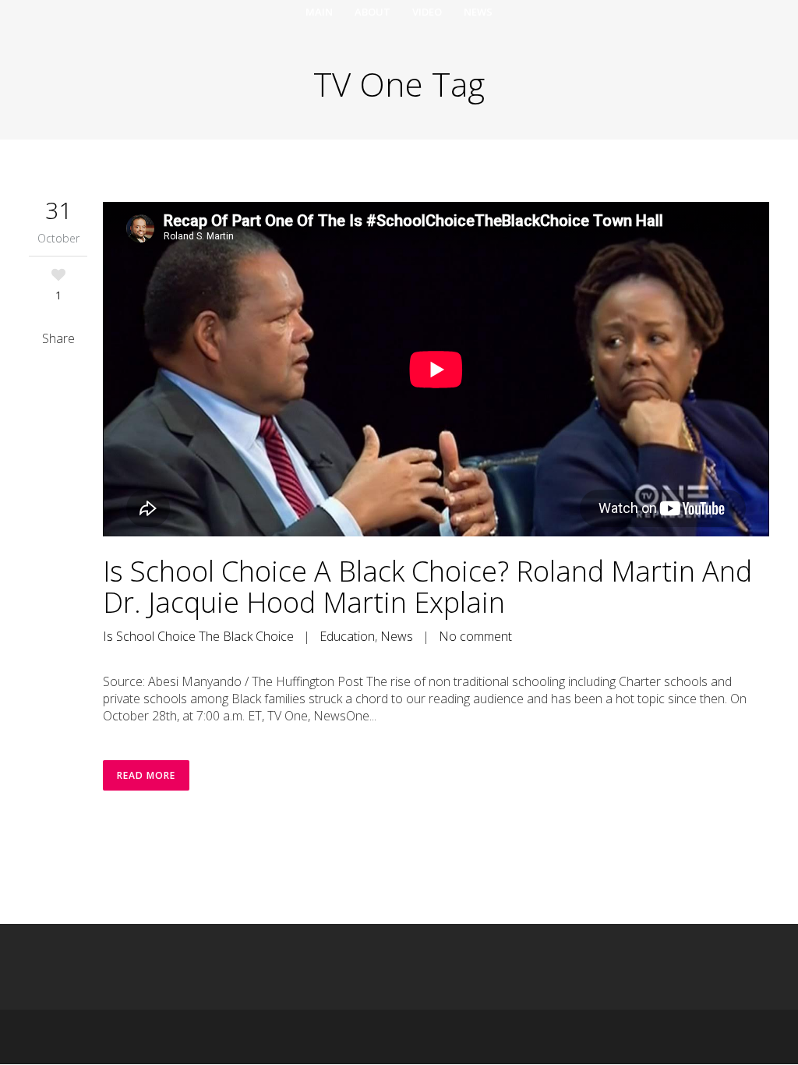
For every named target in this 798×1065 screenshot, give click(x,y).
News (396, 636)
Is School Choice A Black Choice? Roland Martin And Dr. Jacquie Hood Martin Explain (427, 586)
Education (347, 636)
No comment (475, 636)
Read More (146, 775)
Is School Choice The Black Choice (198, 636)
